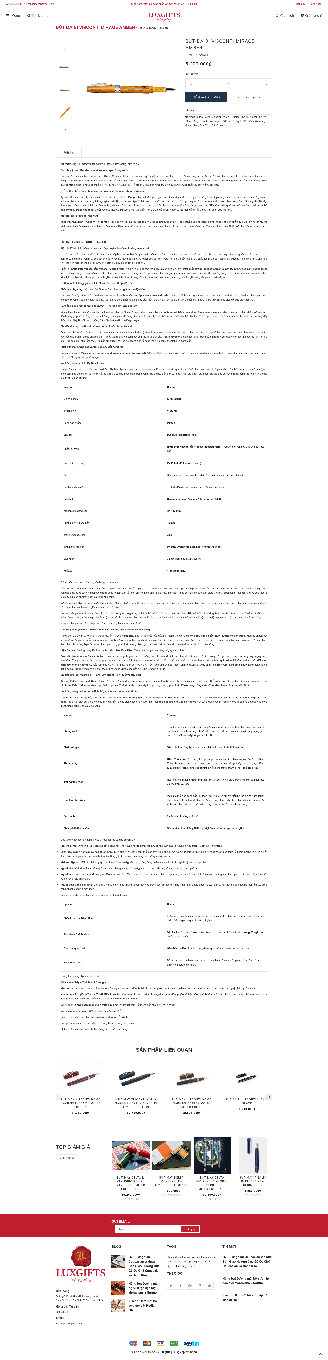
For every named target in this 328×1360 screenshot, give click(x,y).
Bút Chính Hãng (220, 125)
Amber (253, 116)
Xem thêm (67, 1158)
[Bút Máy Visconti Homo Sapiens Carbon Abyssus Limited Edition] (136, 1077)
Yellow (225, 116)
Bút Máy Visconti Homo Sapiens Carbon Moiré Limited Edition (192, 1103)
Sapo (193, 1352)
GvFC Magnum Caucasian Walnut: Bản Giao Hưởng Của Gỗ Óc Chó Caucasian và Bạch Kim (144, 1266)
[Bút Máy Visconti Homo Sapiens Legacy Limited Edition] (81, 1077)
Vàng (207, 116)
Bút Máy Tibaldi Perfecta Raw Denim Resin (253, 1181)
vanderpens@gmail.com (41, 4)
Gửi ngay (190, 1229)
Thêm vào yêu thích (251, 97)
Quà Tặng (205, 125)
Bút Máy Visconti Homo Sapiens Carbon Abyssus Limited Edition (136, 1103)
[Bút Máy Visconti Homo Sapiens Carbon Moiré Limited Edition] (192, 1077)
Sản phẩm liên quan (164, 1050)
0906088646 (15, 4)
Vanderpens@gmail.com (69, 1323)
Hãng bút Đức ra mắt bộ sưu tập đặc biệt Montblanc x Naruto (143, 1288)
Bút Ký (262, 116)
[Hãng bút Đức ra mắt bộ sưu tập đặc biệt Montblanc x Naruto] (118, 1288)
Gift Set (227, 121)
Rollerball (236, 116)
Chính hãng (191, 121)
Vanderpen (215, 121)
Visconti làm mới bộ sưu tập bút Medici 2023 (143, 1305)
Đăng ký (300, 4)
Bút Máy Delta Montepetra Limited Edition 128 (171, 1181)
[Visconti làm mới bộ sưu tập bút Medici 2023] (118, 1305)
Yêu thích (286, 15)
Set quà (237, 121)
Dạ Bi (245, 116)
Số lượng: (192, 74)
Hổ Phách (248, 121)
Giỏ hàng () (313, 15)
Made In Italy (196, 116)
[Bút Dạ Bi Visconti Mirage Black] (247, 1077)
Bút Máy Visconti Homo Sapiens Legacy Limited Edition (81, 1103)
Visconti (216, 116)
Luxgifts (203, 121)
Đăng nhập (315, 4)
